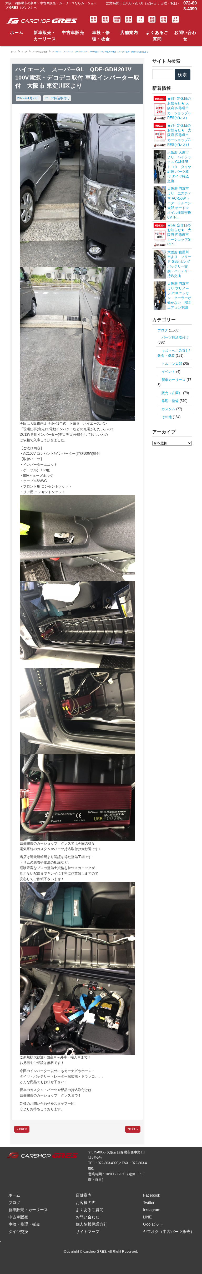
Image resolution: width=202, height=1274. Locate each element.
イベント (168, 372)
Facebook (151, 1195)
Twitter (148, 1202)
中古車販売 (73, 32)
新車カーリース (173, 380)
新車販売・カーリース (45, 35)
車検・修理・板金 (101, 35)
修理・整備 (170, 401)
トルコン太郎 (171, 364)
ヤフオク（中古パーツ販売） (168, 1231)
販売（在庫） (171, 393)
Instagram (151, 1209)
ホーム (16, 32)
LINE (147, 1217)
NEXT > (133, 1129)
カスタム (168, 409)
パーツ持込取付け (57, 98)
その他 (166, 417)
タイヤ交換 (18, 1231)
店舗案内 (129, 32)
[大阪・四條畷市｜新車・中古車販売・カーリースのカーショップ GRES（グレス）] (42, 20)
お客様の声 (85, 1202)
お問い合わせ (185, 35)
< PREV (22, 1129)
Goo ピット (153, 1224)
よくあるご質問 (157, 35)
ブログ (163, 330)
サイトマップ (87, 1231)
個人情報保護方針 (91, 1224)
